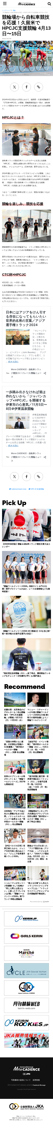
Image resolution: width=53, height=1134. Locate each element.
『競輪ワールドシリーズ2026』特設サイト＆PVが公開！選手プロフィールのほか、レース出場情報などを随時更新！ (26, 589)
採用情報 (36, 1080)
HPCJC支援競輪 (37, 489)
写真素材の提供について (21, 1080)
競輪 (13, 10)
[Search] (49, 3)
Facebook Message (39, 1085)
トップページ (6, 10)
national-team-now (18, 489)
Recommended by (36, 901)
